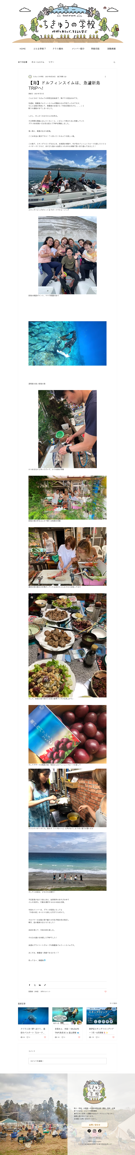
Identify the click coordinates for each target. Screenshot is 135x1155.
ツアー (51, 62)
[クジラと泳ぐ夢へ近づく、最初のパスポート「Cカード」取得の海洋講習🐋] (33, 1015)
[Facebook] (100, 1131)
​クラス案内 (58, 48)
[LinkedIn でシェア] (40, 985)
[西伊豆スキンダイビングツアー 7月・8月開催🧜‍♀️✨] (101, 1015)
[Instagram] (94, 1131)
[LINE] (89, 1131)
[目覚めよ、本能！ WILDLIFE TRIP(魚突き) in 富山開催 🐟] (67, 1015)
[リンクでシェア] (45, 985)
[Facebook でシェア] (29, 985)
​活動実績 (111, 48)
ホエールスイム (38, 62)
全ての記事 (22, 62)
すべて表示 (113, 1003)
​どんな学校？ (39, 48)
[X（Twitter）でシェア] (35, 985)
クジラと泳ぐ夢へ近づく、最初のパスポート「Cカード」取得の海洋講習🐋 (33, 1031)
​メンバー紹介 (78, 48)
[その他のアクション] (105, 76)
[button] (117, 29)
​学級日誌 (95, 48)
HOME (23, 48)
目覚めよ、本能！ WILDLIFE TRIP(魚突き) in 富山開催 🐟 (67, 1031)
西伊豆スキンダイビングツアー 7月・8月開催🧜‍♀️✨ (101, 1031)
